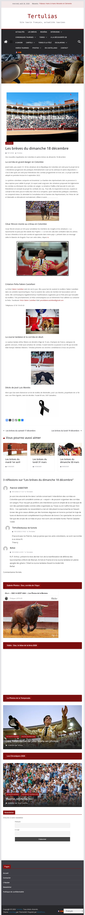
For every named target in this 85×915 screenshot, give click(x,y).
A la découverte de (59, 37)
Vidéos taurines (22, 48)
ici (48, 237)
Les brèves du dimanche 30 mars (69, 461)
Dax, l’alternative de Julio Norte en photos (32, 741)
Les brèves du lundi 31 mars (40, 461)
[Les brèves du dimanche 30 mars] (70, 444)
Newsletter (7, 887)
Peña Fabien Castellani (28, 300)
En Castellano (51, 48)
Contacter (7, 878)
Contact (64, 48)
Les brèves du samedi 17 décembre (20, 430)
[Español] (20, 52)
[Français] (16, 52)
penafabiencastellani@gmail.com (52, 300)
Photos (35, 48)
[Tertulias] (5, 41)
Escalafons (60, 42)
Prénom (18, 822)
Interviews (55, 32)
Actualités (19, 32)
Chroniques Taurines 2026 (30, 794)
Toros (42, 37)
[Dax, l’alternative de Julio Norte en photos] (42, 706)
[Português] (18, 52)
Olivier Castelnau (22, 803)
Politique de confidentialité (13, 892)
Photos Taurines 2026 (28, 736)
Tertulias (42, 16)
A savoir (18, 42)
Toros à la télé (45, 42)
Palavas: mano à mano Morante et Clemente (55, 4)
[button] (61, 31)
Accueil (5, 873)
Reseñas (43, 32)
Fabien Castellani (18, 289)
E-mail (17, 830)
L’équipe (6, 882)
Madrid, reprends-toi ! (19, 799)
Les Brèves (32, 32)
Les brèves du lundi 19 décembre (65, 430)
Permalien (30, 492)
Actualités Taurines (13, 736)
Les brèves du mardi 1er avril (12, 461)
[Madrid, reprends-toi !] (42, 764)
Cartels (29, 42)
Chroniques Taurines (24, 37)
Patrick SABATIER (19, 487)
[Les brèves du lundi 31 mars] (42, 444)
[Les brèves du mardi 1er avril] (15, 444)
